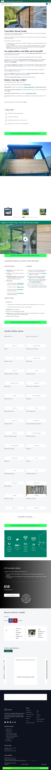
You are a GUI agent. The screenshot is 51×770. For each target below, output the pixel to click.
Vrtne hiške (28, 710)
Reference (28, 718)
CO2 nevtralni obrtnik (11, 595)
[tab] (14, 217)
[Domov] (6, 3)
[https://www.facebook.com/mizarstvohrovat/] (10, 620)
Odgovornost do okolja (30, 722)
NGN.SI (14, 763)
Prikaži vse (8, 650)
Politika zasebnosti (29, 760)
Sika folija (44, 273)
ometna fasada (20, 283)
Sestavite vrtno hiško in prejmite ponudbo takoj (25, 133)
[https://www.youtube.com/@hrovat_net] (6, 620)
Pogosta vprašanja (40, 721)
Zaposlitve (38, 715)
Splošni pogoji (44, 764)
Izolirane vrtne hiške (29, 714)
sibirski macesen (20, 287)
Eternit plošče (20, 289)
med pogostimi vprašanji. (31, 93)
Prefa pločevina (20, 293)
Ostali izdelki (28, 716)
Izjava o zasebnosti (25, 764)
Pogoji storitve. (36, 760)
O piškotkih (6, 764)
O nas (27, 720)
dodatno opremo (27, 84)
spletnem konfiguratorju (29, 87)
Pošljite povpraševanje (40, 719)
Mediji (38, 710)
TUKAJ (19, 77)
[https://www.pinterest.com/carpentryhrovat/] (15, 620)
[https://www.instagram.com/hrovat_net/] (20, 620)
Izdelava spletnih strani (8, 763)
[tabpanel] (25, 211)
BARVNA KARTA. (36, 282)
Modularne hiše (29, 712)
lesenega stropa (41, 277)
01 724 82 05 (8, 739)
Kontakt (38, 717)
